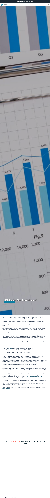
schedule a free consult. (28, 1)
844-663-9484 (20, 1)
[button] (28, 4)
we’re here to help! (6, 388)
